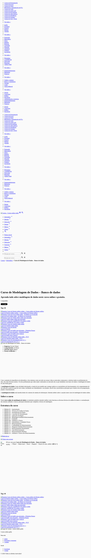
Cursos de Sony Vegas (10, 19)
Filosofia (6, 47)
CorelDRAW (8, 59)
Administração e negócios (11, 99)
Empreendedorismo (9, 70)
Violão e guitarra (9, 80)
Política (6, 96)
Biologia (6, 44)
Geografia (7, 45)
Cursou (3, 260)
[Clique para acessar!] (7, 439)
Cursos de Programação (11, 3)
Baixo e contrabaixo (10, 81)
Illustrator (7, 63)
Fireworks (7, 61)
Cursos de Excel (8, 4)
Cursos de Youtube (9, 17)
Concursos (7, 94)
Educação (8, 222)
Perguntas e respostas (10, 540)
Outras (7, 229)
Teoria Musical (8, 86)
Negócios (8, 245)
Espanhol (7, 26)
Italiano (6, 30)
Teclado (6, 83)
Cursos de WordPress (10, 15)
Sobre (6, 539)
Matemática (7, 39)
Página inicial (8, 235)
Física (6, 41)
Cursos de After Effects (10, 14)
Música (7, 227)
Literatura (7, 48)
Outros (7, 249)
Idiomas (7, 219)
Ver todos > (7, 22)
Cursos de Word (8, 6)
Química (6, 50)
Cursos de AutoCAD (10, 11)
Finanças (6, 74)
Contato (6, 542)
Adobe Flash (7, 64)
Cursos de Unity (8, 9)
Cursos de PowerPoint (10, 12)
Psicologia (7, 97)
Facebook (7, 549)
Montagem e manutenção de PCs (13, 7)
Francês (6, 28)
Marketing (7, 72)
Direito (6, 92)
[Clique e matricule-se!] (5, 436)
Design (7, 224)
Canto (6, 85)
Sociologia (7, 52)
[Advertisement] (45, 274)
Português (7, 37)
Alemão (6, 31)
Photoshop (7, 58)
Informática (8, 217)
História (6, 42)
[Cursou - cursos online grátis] (10, 213)
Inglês (6, 25)
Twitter (6, 550)
